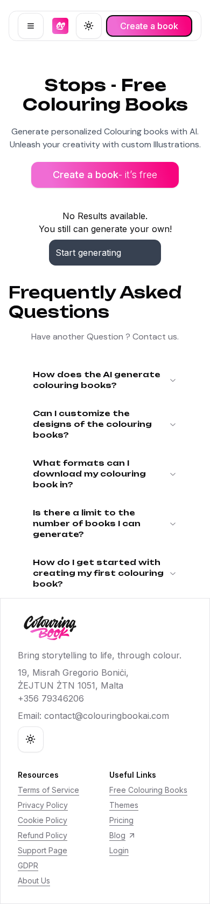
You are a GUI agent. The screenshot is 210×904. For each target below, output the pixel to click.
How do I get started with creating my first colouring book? (98, 573)
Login (119, 850)
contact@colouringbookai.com (106, 715)
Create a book (105, 174)
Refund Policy (42, 835)
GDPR (28, 865)
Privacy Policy (43, 805)
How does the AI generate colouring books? (96, 380)
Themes (123, 805)
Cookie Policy (42, 820)
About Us (34, 880)
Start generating (88, 252)
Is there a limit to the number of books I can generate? (87, 523)
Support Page (42, 850)
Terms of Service (48, 789)
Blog (117, 835)
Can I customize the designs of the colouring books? (92, 424)
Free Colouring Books (148, 789)
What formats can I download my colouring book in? (89, 473)
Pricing (121, 820)
